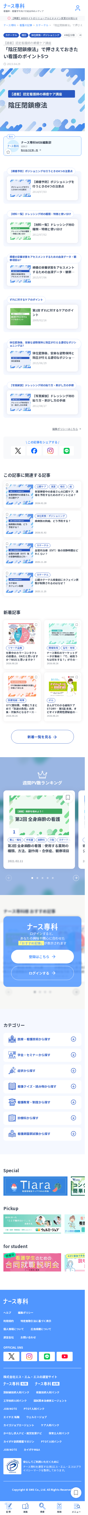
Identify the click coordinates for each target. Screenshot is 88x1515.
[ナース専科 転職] (15, 1384)
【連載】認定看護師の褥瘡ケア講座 (27, 43)
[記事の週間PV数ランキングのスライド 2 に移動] (37, 878)
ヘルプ (7, 1312)
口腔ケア (41, 486)
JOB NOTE (10, 1408)
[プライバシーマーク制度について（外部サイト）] (12, 1466)
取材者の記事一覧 (29, 150)
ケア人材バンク (50, 1425)
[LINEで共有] (66, 451)
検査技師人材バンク (47, 1392)
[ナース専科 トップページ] (15, 1301)
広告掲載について (41, 1329)
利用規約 (8, 1320)
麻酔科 (41, 839)
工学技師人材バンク (15, 1400)
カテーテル (42, 25)
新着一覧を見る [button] (39, 736)
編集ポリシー (25, 1312)
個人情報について (13, 1329)
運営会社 (8, 1337)
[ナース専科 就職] (47, 1384)
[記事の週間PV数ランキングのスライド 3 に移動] (42, 878)
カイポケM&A (32, 1449)
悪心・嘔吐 (15, 839)
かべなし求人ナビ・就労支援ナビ (22, 1433)
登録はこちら (39, 956)
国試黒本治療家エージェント (50, 1400)
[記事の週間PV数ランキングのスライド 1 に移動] (32, 878)
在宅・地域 (69, 647)
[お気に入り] (8, 152)
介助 (52, 839)
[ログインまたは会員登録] (77, 8)
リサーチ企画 (15, 647)
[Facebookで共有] (34, 451)
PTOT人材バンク (34, 1408)
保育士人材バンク (59, 1433)
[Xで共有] (18, 451)
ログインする (39, 973)
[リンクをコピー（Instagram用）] (50, 451)
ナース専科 (9, 25)
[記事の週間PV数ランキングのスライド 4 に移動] (47, 878)
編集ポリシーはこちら (65, 429)
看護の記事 (25, 25)
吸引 (24, 35)
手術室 (29, 839)
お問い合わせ (28, 1337)
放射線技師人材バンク (16, 1392)
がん (51, 700)
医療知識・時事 (16, 700)
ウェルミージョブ (36, 1417)
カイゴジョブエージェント (18, 1425)
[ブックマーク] (7, 485)
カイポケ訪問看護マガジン (18, 1441)
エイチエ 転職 (11, 1417)
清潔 (53, 486)
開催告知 (53, 647)
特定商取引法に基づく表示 (36, 1320)
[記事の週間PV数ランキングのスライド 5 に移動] (53, 878)
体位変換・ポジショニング (45, 35)
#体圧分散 (69, 35)
